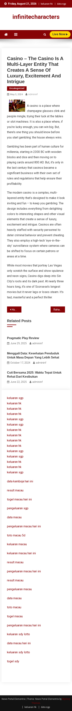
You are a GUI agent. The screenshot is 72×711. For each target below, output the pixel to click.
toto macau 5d (16, 535)
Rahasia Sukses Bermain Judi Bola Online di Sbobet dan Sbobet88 (59, 309)
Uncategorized (16, 88)
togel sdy (13, 661)
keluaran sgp (15, 398)
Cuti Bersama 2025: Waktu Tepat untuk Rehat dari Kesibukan (34, 374)
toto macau (14, 607)
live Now (59, 34)
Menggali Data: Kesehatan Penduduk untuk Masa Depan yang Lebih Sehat (33, 355)
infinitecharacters (36, 16)
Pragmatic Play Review (23, 338)
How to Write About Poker (17, 309)
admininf (33, 94)
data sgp (61, 4)
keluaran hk (47, 4)
